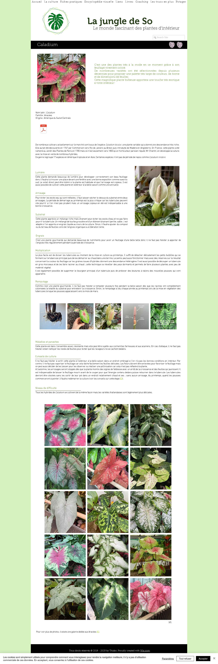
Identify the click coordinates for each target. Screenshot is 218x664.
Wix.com (145, 651)
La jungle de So (120, 21)
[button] (65, 425)
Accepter (203, 658)
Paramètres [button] (168, 658)
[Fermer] (214, 658)
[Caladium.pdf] (43, 129)
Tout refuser (185, 658)
